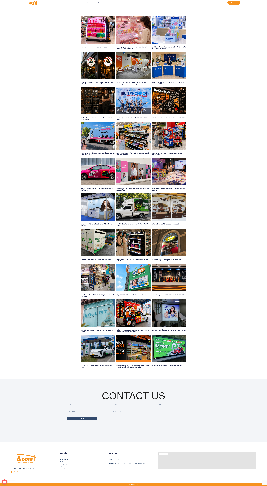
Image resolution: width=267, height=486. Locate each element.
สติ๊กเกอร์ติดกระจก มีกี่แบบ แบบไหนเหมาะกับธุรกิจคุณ (167, 224)
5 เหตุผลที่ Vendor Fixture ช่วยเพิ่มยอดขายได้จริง (94, 47)
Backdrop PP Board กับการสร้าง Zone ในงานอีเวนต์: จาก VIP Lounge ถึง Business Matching (132, 83)
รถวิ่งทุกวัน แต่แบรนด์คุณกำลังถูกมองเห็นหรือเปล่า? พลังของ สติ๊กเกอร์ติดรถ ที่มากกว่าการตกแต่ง (133, 331)
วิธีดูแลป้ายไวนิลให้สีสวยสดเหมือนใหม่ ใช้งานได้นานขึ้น (131, 295)
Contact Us (119, 2)
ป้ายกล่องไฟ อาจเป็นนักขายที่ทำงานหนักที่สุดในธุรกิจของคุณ (169, 330)
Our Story (97, 2)
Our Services (88, 2)
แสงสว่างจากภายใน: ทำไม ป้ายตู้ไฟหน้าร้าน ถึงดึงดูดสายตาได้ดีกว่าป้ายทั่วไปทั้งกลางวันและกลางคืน (97, 83)
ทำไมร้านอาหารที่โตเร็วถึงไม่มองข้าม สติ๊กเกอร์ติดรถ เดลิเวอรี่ (169, 118)
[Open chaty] (4, 481)
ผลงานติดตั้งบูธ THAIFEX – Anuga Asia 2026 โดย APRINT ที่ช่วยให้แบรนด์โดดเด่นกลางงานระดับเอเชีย (132, 366)
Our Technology (106, 2)
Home (81, 2)
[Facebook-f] (11, 472)
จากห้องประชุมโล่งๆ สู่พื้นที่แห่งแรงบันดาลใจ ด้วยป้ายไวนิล (168, 295)
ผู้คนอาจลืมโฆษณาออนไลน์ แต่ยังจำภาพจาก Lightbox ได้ (168, 365)
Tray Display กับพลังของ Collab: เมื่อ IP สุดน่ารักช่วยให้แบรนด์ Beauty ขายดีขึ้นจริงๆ (131, 47)
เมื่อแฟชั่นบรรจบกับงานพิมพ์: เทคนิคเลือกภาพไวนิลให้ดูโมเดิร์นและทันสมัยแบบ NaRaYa (168, 260)
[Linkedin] (14, 472)
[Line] (17, 472)
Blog (113, 2)
